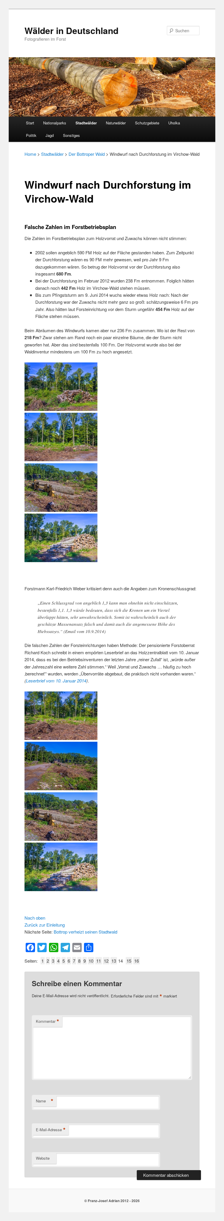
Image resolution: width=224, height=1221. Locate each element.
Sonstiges (71, 135)
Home (30, 154)
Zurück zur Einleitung (44, 925)
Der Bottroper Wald (87, 154)
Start (30, 123)
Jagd (50, 135)
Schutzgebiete (147, 123)
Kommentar (47, 1021)
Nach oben (34, 918)
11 (98, 961)
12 (106, 961)
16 (136, 961)
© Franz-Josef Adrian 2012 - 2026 (112, 1200)
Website (43, 1158)
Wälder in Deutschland (71, 30)
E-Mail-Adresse (51, 1129)
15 (129, 961)
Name (44, 1101)
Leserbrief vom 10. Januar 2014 (56, 680)
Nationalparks (54, 123)
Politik (31, 135)
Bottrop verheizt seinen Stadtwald (85, 932)
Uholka (174, 123)
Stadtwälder (86, 123)
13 (113, 961)
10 (91, 961)
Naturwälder (116, 123)
